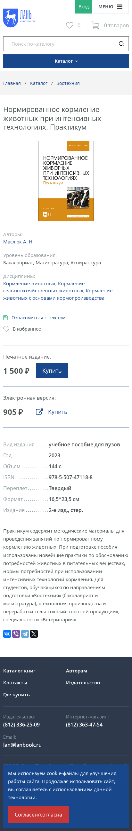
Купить (52, 370)
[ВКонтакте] (7, 634)
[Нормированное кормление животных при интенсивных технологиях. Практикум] (66, 181)
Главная (12, 83)
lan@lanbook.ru (22, 744)
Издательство (83, 682)
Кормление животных (29, 283)
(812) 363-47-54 (84, 724)
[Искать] (121, 44)
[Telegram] (25, 634)
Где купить (16, 694)
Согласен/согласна (38, 814)
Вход (83, 7)
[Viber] (16, 634)
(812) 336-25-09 (21, 724)
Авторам (76, 670)
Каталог (38, 83)
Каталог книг (19, 670)
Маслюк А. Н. (18, 241)
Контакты (15, 682)
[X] (34, 634)
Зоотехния (68, 83)
